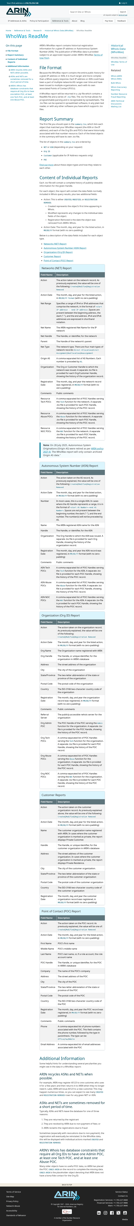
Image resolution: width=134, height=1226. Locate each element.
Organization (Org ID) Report (58, 252)
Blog (82, 21)
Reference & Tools (60, 21)
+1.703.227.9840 (121, 1205)
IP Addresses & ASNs (17, 21)
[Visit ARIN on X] (118, 1213)
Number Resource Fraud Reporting (119, 95)
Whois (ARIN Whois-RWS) (116, 77)
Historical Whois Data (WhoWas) (59, 30)
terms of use (123, 15)
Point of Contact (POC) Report (58, 260)
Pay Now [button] (109, 21)
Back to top (67, 1185)
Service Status (121, 1192)
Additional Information (18, 66)
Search (123, 12)
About (74, 21)
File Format (12, 50)
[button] (20, 45)
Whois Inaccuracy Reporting (119, 88)
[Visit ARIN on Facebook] (112, 1213)
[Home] (18, 12)
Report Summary (15, 55)
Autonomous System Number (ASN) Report (65, 248)
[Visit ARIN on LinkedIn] (99, 1213)
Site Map (10, 1196)
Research (38, 30)
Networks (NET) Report (55, 243)
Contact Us (123, 1196)
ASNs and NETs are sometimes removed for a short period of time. (21, 79)
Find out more (47, 164)
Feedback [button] (121, 21)
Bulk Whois (116, 83)
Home (8, 30)
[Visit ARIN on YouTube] (125, 1213)
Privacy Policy (12, 1201)
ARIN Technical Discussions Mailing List (117, 104)
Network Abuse (13, 1206)
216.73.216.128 (31, 3)
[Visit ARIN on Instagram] (105, 1213)
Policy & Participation (39, 21)
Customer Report (52, 256)
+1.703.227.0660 (121, 1200)
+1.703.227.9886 (121, 1203)
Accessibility (11, 1210)
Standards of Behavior (16, 1215)
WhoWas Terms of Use (119, 63)
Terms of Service (13, 1192)
